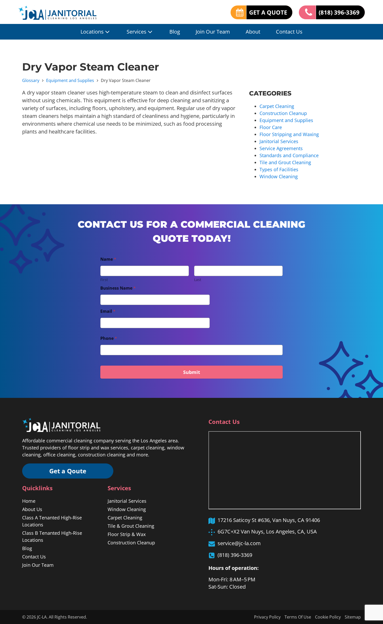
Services (136, 31)
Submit (191, 372)
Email (107, 311)
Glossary (30, 80)
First (104, 279)
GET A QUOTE (268, 12)
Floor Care (271, 127)
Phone (108, 338)
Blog (174, 31)
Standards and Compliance (289, 155)
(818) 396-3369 (339, 12)
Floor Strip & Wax (127, 534)
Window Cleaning (279, 176)
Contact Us (289, 31)
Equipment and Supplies (70, 80)
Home (28, 501)
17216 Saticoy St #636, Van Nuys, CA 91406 (269, 520)
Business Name (118, 288)
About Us (32, 509)
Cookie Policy (328, 617)
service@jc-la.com (239, 543)
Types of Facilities (279, 169)
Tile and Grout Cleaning (285, 162)
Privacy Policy (267, 617)
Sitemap (353, 617)
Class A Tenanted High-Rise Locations (52, 521)
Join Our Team (213, 31)
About (253, 31)
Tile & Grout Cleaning (131, 526)
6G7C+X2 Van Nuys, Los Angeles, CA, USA (267, 531)
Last (197, 279)
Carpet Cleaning (277, 106)
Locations (92, 31)
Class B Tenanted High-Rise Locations (52, 536)
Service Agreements (281, 148)
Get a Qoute (67, 471)
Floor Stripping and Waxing (289, 134)
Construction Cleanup (283, 113)
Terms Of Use (298, 617)
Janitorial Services (279, 141)
